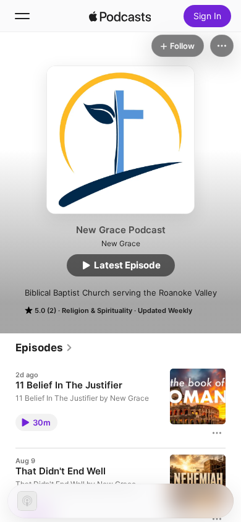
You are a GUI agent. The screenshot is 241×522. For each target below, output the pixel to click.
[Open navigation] (22, 16)
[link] (44, 347)
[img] (120, 16)
